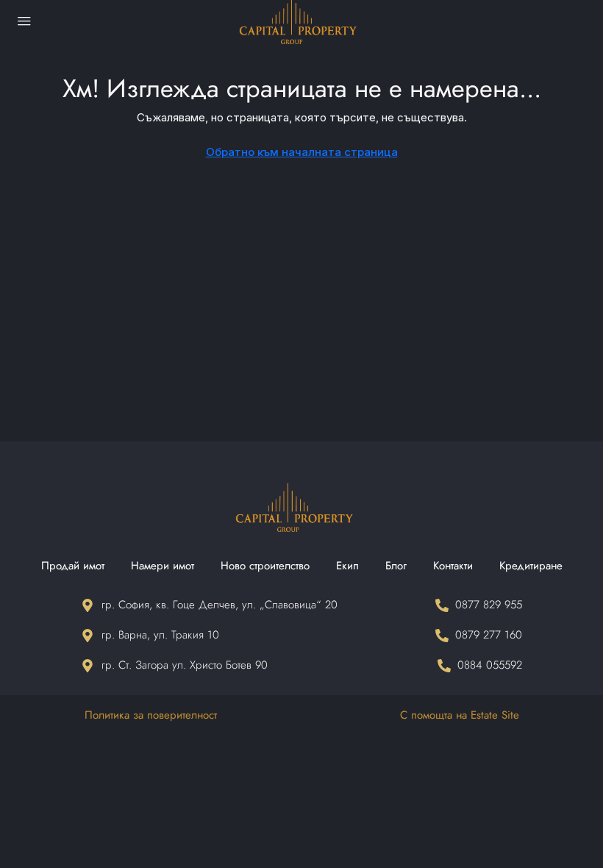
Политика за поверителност (151, 715)
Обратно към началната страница (302, 152)
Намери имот (162, 566)
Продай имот (72, 566)
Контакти (453, 566)
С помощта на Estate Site (459, 715)
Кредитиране (531, 566)
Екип (347, 566)
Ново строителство (265, 566)
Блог (396, 566)
